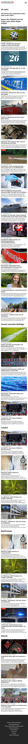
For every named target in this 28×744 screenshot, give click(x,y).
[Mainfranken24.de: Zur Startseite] (7, 2)
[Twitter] (14, 718)
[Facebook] (10, 718)
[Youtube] (17, 718)
